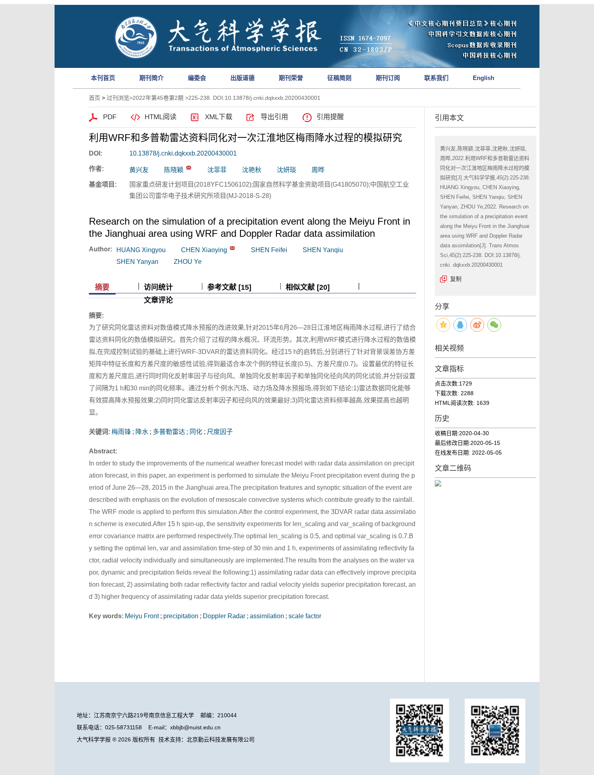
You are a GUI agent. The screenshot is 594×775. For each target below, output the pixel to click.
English (483, 77)
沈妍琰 (286, 169)
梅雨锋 (121, 431)
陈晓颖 (173, 169)
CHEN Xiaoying (204, 249)
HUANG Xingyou (141, 249)
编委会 (197, 77)
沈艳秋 (251, 169)
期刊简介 (151, 77)
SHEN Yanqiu (323, 249)
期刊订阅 (388, 77)
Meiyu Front (142, 616)
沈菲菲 (217, 169)
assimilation (267, 616)
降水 (141, 431)
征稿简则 (339, 77)
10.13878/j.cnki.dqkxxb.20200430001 (183, 153)
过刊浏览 (118, 98)
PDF (109, 117)
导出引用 (274, 117)
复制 (455, 279)
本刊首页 (103, 77)
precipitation (180, 616)
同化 (196, 431)
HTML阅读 (161, 117)
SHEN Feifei (269, 249)
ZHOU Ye (188, 261)
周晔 (318, 169)
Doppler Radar (224, 616)
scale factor (305, 616)
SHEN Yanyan (137, 261)
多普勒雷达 (169, 431)
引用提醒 (330, 117)
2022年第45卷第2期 (158, 98)
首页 (94, 98)
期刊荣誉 (291, 77)
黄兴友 (139, 169)
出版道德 (242, 77)
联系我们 (436, 77)
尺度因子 (220, 431)
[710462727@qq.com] (188, 168)
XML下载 (218, 117)
